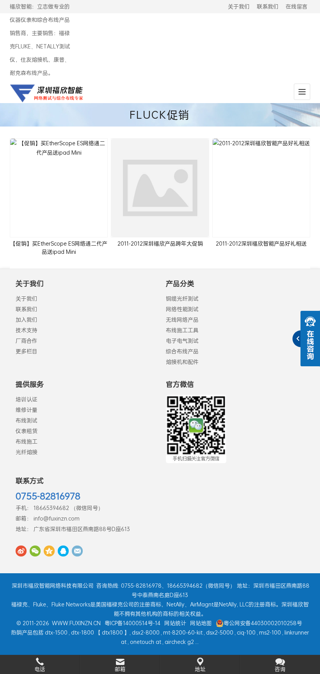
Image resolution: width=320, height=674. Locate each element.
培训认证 (26, 399)
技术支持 (26, 330)
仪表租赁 (26, 431)
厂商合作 (26, 340)
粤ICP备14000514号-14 (132, 623)
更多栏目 (26, 351)
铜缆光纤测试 (182, 298)
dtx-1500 (56, 632)
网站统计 (175, 623)
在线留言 (297, 6)
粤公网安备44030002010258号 (263, 623)
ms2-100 (270, 632)
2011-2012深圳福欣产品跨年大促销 (160, 243)
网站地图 (201, 623)
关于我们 (239, 6)
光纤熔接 (26, 452)
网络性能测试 (182, 309)
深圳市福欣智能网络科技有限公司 (53, 585)
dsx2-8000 (146, 632)
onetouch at (145, 641)
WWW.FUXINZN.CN (76, 623)
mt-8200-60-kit (183, 632)
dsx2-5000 (219, 632)
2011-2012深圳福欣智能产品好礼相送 (261, 243)
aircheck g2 (179, 641)
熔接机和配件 (182, 362)
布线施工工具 (182, 330)
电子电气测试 (182, 340)
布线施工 (26, 441)
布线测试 (26, 420)
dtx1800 (112, 632)
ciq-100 (246, 632)
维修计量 (26, 410)
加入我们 (26, 319)
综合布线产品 (182, 351)
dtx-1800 (82, 632)
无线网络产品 (182, 319)
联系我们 (268, 6)
